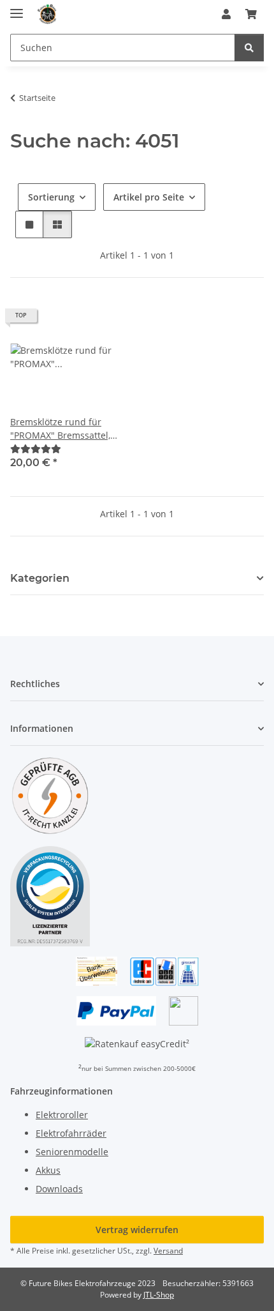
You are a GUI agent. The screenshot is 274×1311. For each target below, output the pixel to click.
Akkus (48, 1170)
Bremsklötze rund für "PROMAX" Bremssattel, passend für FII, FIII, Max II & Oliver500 (65, 429)
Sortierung (51, 197)
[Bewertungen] (35, 449)
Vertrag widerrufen (137, 1230)
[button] (226, 14)
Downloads (59, 1189)
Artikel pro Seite (148, 197)
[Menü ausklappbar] (16, 8)
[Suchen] (249, 47)
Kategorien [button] (39, 578)
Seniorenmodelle (72, 1152)
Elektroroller (62, 1115)
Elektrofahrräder (71, 1133)
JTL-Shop (158, 1294)
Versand (168, 1250)
